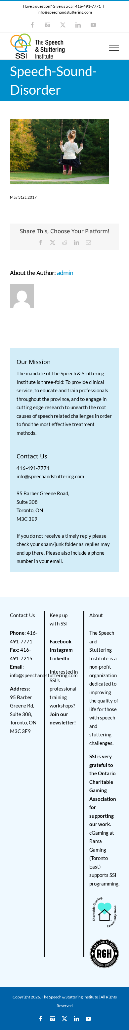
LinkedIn (59, 658)
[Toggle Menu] (114, 48)
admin (65, 273)
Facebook (60, 641)
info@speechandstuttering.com (64, 12)
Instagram (61, 650)
